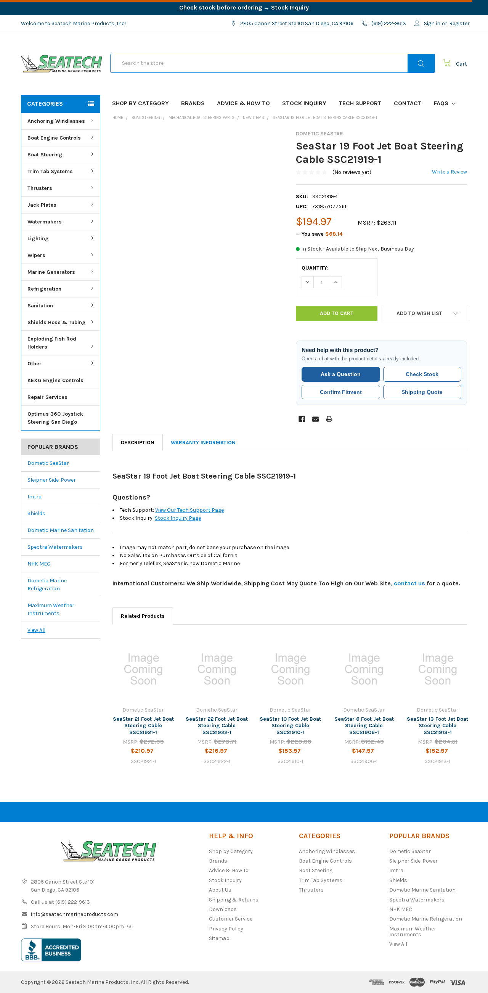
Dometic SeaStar (48, 463)
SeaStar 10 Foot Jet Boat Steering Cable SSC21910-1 (290, 726)
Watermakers (44, 222)
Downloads (223, 909)
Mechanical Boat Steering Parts (201, 117)
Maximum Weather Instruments (50, 609)
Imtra (34, 496)
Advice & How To (243, 103)
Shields (36, 513)
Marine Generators (51, 272)
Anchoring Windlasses (56, 121)
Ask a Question (341, 374)
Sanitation (40, 305)
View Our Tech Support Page (189, 510)
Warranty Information (203, 442)
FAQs (442, 103)
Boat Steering (45, 154)
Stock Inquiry (304, 103)
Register (459, 23)
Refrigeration (44, 289)
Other (34, 363)
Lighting (38, 238)
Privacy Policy (226, 929)
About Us (220, 890)
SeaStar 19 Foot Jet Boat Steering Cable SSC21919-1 (325, 117)
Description (137, 442)
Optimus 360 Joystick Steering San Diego (55, 418)
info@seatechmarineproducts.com (74, 914)
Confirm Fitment (341, 392)
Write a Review (449, 172)
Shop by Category (140, 103)
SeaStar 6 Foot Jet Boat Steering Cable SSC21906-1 (364, 726)
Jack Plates (41, 205)
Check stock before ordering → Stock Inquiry (244, 7)
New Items (253, 117)
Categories (45, 103)
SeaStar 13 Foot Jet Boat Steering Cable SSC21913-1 (437, 726)
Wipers (36, 255)
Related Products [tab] (143, 616)
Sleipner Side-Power (51, 480)
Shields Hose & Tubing (56, 322)
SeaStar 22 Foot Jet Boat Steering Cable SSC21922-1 (217, 726)
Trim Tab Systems (50, 171)
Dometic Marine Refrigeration (47, 584)
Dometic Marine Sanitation (60, 530)
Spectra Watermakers (55, 547)
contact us (409, 583)
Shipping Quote (422, 392)
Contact (408, 103)
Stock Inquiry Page (178, 518)
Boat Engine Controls (54, 138)
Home (117, 117)
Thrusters (39, 188)
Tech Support (360, 103)
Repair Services (47, 397)
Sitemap (219, 938)
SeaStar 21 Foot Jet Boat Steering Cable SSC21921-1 (143, 726)
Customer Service (230, 919)
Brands (193, 103)
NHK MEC (38, 564)
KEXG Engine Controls (55, 380)
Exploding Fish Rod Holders (51, 343)
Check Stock (422, 374)
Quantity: (315, 268)
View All (36, 630)
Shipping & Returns (233, 900)
